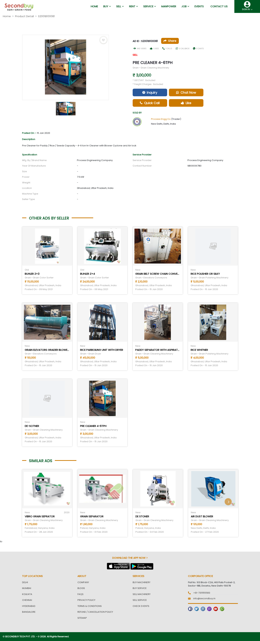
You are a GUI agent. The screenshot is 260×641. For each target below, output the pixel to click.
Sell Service (140, 600)
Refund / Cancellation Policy (95, 612)
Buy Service (140, 588)
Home (7, 16)
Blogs (81, 588)
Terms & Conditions (89, 606)
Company (83, 582)
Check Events (141, 606)
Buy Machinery (141, 582)
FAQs (80, 594)
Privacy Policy (86, 600)
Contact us (219, 6)
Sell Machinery (142, 594)
